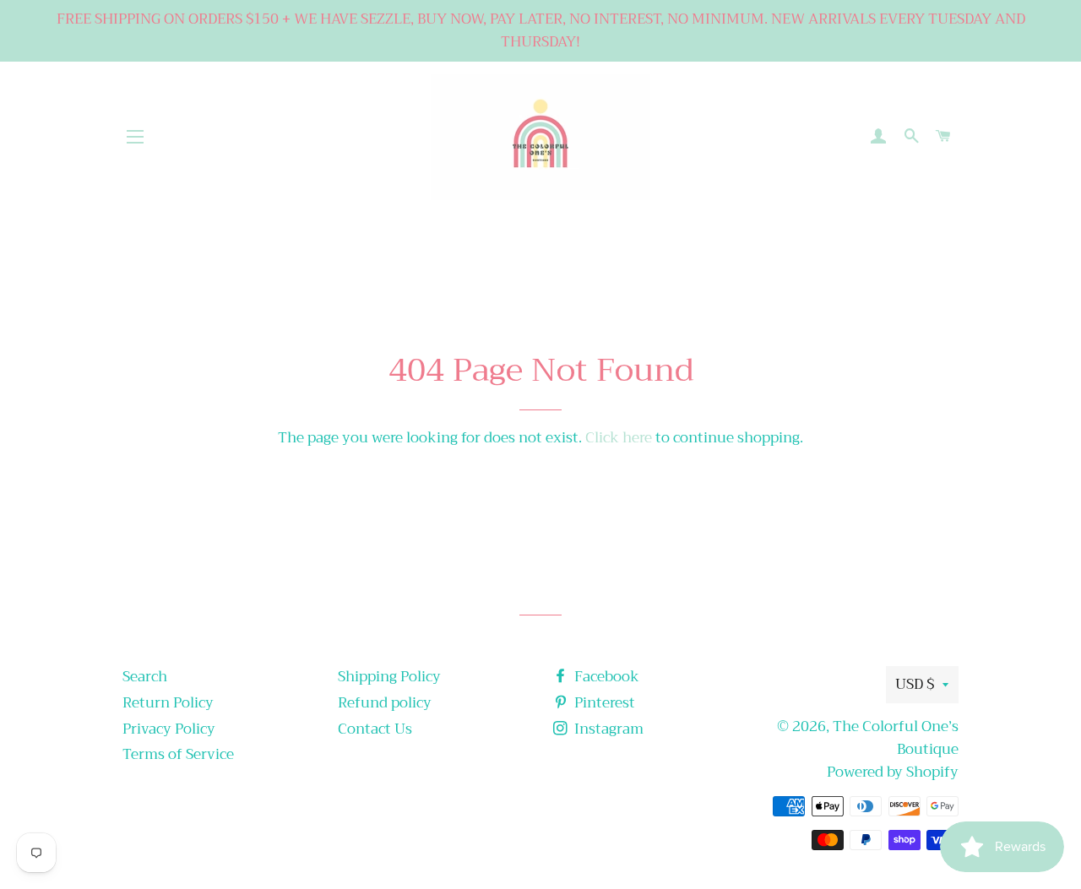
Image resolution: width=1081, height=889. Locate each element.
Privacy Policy (168, 729)
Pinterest (603, 703)
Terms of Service (178, 754)
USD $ (914, 684)
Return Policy (168, 703)
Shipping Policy (389, 676)
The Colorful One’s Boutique (896, 738)
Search (144, 676)
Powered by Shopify (893, 772)
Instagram (607, 729)
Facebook (605, 676)
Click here (618, 438)
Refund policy (385, 703)
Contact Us (375, 729)
